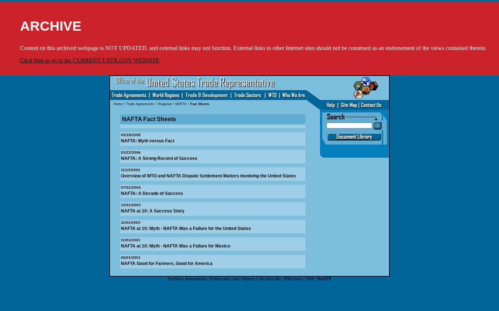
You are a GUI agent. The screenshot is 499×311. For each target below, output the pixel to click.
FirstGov (175, 278)
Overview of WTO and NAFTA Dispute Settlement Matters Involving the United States (208, 175)
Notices (249, 278)
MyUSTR (324, 278)
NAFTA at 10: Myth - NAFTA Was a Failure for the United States (186, 228)
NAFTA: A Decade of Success (152, 193)
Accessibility (195, 278)
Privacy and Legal (224, 278)
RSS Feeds (293, 278)
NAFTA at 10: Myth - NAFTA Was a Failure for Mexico (175, 246)
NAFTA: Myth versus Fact (147, 140)
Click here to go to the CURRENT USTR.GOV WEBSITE (89, 60)
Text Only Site (269, 278)
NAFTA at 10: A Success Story (152, 211)
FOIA (309, 278)
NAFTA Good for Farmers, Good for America (167, 263)
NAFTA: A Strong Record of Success (159, 158)
